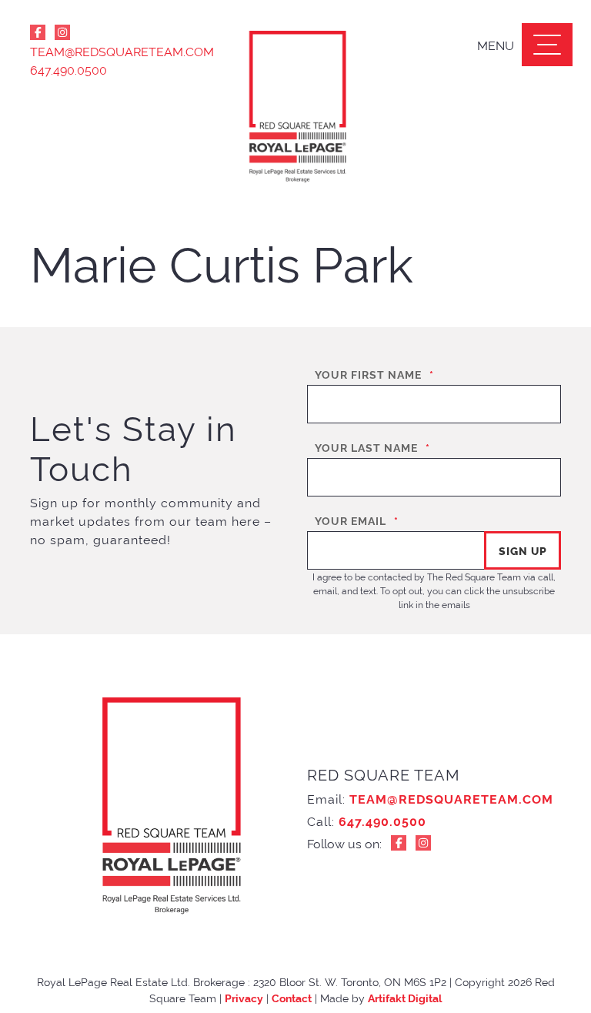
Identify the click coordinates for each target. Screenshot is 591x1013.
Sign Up (523, 550)
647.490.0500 (68, 69)
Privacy (244, 997)
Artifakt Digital (405, 997)
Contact (292, 997)
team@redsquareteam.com (111, 50)
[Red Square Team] (295, 107)
